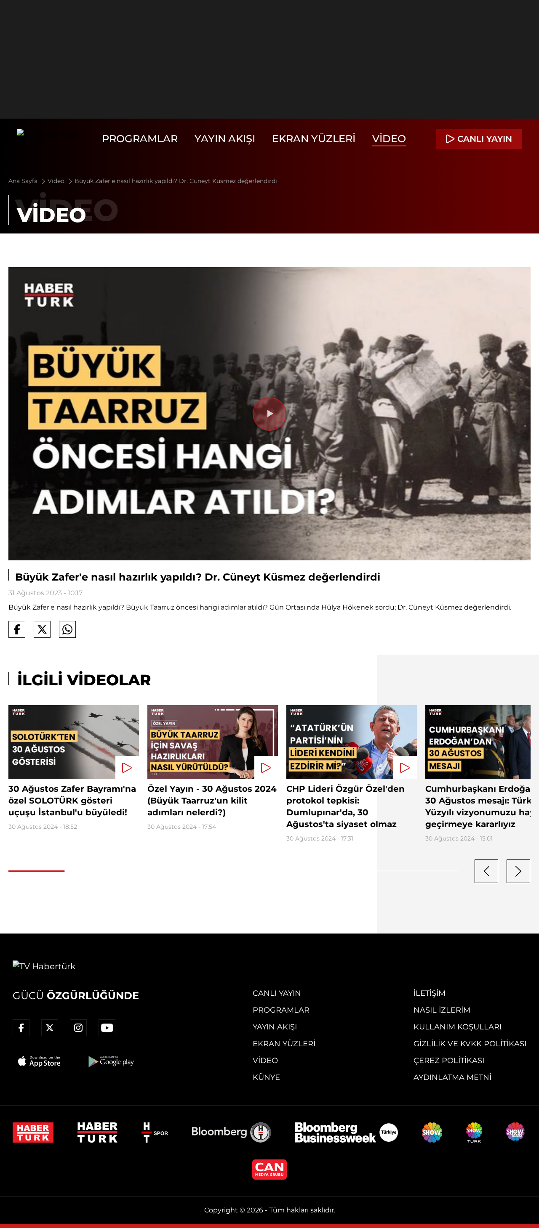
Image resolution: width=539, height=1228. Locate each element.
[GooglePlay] (110, 1061)
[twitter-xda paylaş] (42, 629)
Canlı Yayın (277, 993)
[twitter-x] (49, 1027)
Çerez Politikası (449, 1060)
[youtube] (107, 1027)
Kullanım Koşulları (458, 1027)
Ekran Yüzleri (313, 139)
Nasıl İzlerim (442, 1010)
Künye (266, 1077)
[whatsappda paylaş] (67, 629)
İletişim (430, 993)
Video (389, 139)
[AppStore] (40, 1061)
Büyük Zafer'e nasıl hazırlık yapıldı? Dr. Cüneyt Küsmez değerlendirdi (176, 181)
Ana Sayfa (23, 181)
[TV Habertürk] (48, 139)
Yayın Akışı (225, 139)
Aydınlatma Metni (452, 1077)
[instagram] (78, 1027)
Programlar (140, 139)
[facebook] (21, 1027)
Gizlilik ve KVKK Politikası (470, 1043)
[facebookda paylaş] (16, 629)
